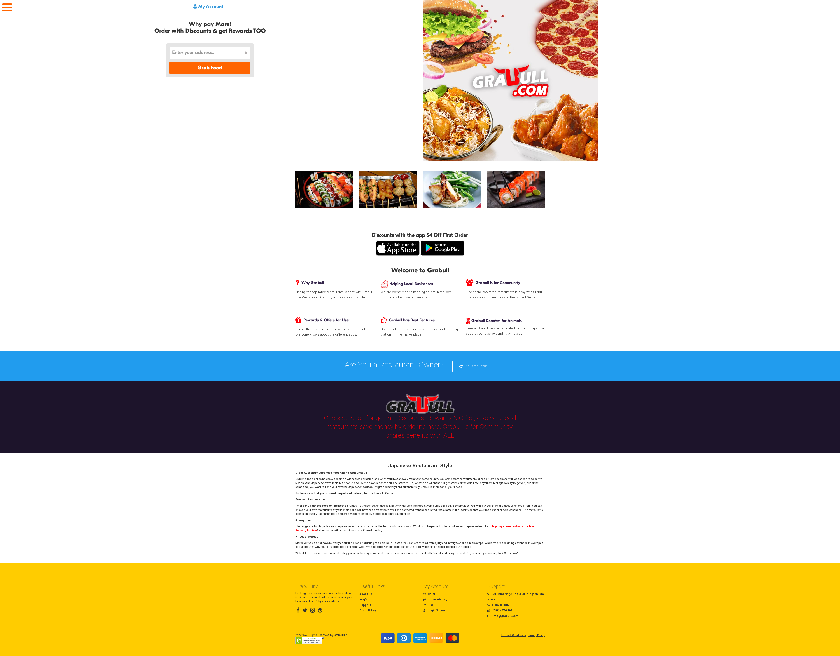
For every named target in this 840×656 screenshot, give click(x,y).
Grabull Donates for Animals (496, 320)
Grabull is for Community (498, 282)
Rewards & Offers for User (326, 320)
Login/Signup (436, 610)
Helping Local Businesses (410, 284)
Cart (431, 605)
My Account (210, 6)
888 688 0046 (500, 605)
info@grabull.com (505, 616)
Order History (437, 599)
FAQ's (363, 599)
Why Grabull (312, 282)
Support (365, 605)
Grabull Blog (368, 610)
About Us (365, 594)
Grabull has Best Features (412, 320)
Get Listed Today (475, 366)
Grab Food (210, 67)
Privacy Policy (536, 635)
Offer (431, 594)
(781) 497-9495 (502, 610)
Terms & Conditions (513, 635)
